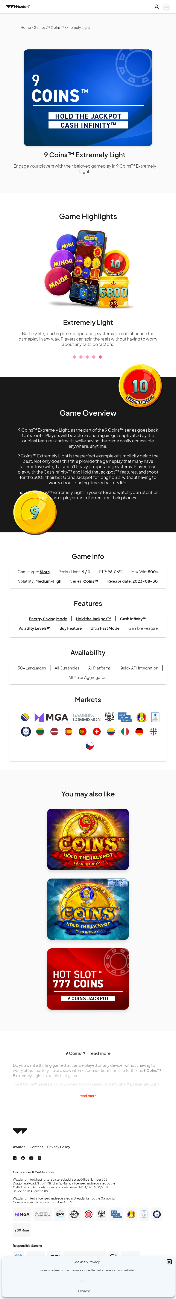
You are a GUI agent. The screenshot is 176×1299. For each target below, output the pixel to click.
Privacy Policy (58, 1147)
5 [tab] (100, 357)
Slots (45, 571)
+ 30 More (22, 1230)
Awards (19, 1147)
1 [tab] (74, 357)
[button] (169, 1261)
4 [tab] (94, 357)
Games (40, 27)
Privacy (84, 1291)
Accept (86, 1281)
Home (26, 27)
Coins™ (91, 581)
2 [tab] (81, 357)
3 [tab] (87, 357)
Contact (36, 1147)
